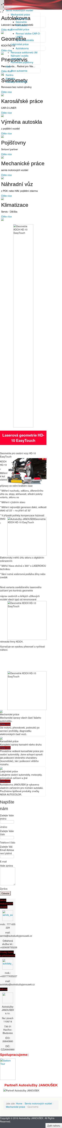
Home (19, 1103)
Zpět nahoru (53, 1125)
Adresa (3, 989)
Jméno (3, 826)
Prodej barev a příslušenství (7, 954)
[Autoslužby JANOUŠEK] (8, 915)
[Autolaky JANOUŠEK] (7, 964)
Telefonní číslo (7, 842)
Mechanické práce (15, 1106)
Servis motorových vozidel (6, 903)
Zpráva (3, 888)
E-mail (3, 861)
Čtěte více (6, 92)
